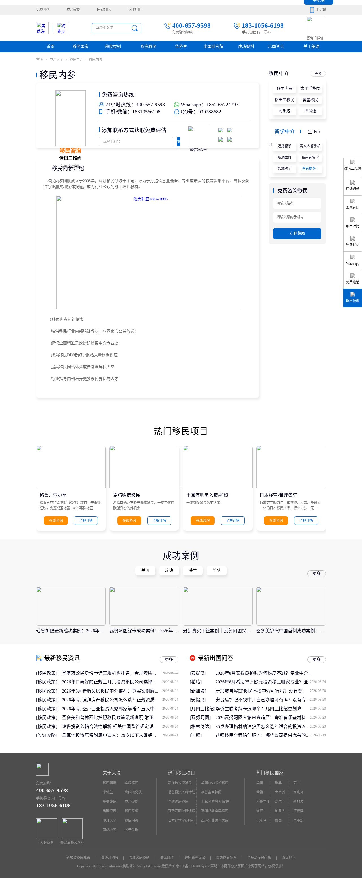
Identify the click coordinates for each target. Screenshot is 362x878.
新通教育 (284, 157)
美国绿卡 (167, 858)
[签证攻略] (46, 735)
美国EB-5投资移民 (215, 783)
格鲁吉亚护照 (53, 495)
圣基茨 (298, 821)
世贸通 (310, 111)
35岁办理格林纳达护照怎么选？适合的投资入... (271, 726)
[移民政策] (46, 673)
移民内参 (284, 88)
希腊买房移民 (139, 858)
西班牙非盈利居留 (214, 821)
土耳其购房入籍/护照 (207, 495)
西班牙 (298, 792)
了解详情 (86, 520)
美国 (259, 783)
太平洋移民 (310, 88)
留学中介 (285, 131)
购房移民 (148, 46)
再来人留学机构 (310, 147)
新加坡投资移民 (180, 783)
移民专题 (131, 811)
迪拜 (259, 811)
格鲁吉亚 (263, 802)
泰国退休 (289, 858)
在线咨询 (56, 520)
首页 (51, 46)
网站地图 (109, 830)
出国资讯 (109, 811)
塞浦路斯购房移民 (214, 811)
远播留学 (284, 146)
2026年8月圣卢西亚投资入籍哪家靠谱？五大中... (120, 708)
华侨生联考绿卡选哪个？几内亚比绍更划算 (271, 708)
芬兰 (296, 783)
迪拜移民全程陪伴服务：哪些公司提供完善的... (271, 735)
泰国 (278, 821)
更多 (318, 74)
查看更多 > (310, 169)
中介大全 (56, 60)
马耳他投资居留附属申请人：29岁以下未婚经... (120, 735)
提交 (178, 143)
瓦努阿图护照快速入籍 (181, 812)
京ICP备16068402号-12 (193, 866)
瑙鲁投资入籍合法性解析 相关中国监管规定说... (120, 726)
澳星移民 (310, 100)
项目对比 (134, 10)
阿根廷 (298, 811)
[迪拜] (196, 735)
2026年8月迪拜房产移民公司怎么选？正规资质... (120, 699)
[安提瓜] (198, 673)
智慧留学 (284, 169)
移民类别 (113, 46)
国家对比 (104, 10)
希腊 (259, 792)
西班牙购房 (109, 858)
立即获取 (297, 233)
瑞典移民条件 (226, 858)
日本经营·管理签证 (278, 495)
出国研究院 (213, 46)
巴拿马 (261, 821)
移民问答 (131, 821)
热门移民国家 (269, 772)
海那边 (284, 111)
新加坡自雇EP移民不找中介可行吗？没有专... (271, 691)
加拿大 (280, 811)
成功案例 (73, 10)
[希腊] (196, 681)
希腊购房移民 (126, 495)
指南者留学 (310, 157)
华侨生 (181, 46)
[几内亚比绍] (202, 708)
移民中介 (76, 60)
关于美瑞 (311, 46)
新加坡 (298, 802)
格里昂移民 (284, 100)
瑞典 (278, 783)
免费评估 (43, 10)
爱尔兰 (280, 802)
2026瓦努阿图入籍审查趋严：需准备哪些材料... (271, 717)
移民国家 (81, 46)
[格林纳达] (200, 726)
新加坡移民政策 (78, 858)
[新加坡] (198, 691)
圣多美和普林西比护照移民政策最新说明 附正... (120, 717)
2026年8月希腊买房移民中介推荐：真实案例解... (120, 691)
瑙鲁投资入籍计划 (181, 792)
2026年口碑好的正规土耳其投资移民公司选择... (120, 681)
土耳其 (280, 792)
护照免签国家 (195, 858)
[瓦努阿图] (200, 717)
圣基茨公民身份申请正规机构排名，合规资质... (120, 673)
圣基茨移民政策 (259, 858)
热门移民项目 (181, 772)
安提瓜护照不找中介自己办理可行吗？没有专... (271, 699)
